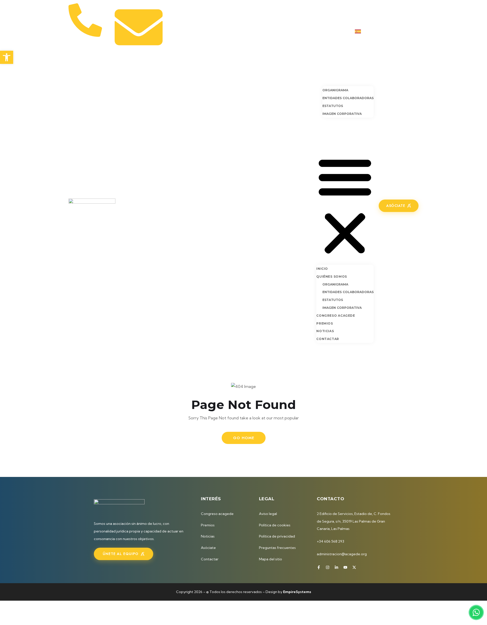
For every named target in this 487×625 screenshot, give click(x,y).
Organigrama (335, 90)
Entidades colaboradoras (348, 98)
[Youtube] (408, 31)
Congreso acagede (337, 121)
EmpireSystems (297, 592)
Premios (325, 129)
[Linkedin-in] (400, 31)
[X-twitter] (417, 31)
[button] (345, 205)
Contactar (328, 144)
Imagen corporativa (342, 114)
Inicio (322, 72)
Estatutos (332, 106)
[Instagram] (391, 31)
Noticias (325, 136)
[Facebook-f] (383, 31)
